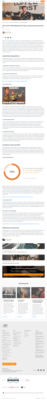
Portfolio (21, 1)
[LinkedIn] (10, 37)
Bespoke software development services (7, 341)
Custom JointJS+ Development (6, 352)
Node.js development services (6, 344)
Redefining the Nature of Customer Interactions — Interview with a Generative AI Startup (39, 333)
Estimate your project (9, 364)
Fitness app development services (6, 348)
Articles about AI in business (17, 342)
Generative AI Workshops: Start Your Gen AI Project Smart (39, 336)
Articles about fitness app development (17, 340)
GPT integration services (5, 337)
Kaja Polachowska (8, 32)
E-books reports (26, 335)
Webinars (25, 336)
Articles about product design (17, 332)
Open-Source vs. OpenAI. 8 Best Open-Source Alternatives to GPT (39, 352)
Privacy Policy (43, 398)
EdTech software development (6, 349)
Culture (7, 22)
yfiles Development (5, 354)
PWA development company (6, 355)
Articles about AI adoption (17, 343)
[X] (8, 37)
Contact (25, 332)
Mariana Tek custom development (5, 359)
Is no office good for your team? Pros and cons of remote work (20, 196)
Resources (37, 1)
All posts (3, 22)
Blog (33, 1)
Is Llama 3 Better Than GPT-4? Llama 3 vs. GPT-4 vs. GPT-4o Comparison (39, 344)
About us (29, 1)
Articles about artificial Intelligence (16, 334)
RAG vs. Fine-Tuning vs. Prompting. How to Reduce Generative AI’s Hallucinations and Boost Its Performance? (39, 356)
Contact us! (23, 274)
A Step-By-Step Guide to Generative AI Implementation (39, 341)
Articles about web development (16, 338)
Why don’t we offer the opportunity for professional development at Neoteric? (23, 223)
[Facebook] (5, 37)
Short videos (26, 333)
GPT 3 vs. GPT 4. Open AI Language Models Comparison (39, 350)
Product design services (5, 332)
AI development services (5, 333)
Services (25, 1)
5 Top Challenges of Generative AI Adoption (40, 339)
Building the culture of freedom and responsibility (17, 81)
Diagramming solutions (5, 351)
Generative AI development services (6, 335)
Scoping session (4, 357)
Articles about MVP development (16, 345)
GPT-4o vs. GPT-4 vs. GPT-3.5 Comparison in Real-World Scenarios (39, 347)
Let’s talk (42, 1)
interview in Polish (14, 42)
